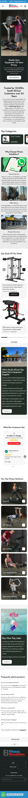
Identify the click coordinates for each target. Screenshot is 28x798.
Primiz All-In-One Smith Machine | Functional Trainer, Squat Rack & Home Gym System (13, 287)
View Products (14, 141)
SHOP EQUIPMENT (14, 77)
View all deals (14, 342)
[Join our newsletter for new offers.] (24, 779)
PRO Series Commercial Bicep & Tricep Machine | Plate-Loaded (12, 328)
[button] (2, 6)
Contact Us (7, 411)
